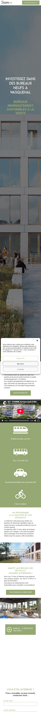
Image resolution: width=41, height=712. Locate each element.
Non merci (20, 364)
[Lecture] (3, 421)
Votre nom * (8, 701)
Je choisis (20, 369)
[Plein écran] (38, 421)
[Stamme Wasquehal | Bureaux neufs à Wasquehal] (6, 2)
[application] (20, 411)
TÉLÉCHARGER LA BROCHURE (30, 2)
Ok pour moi (20, 358)
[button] (37, 341)
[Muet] (35, 421)
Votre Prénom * (10, 710)
